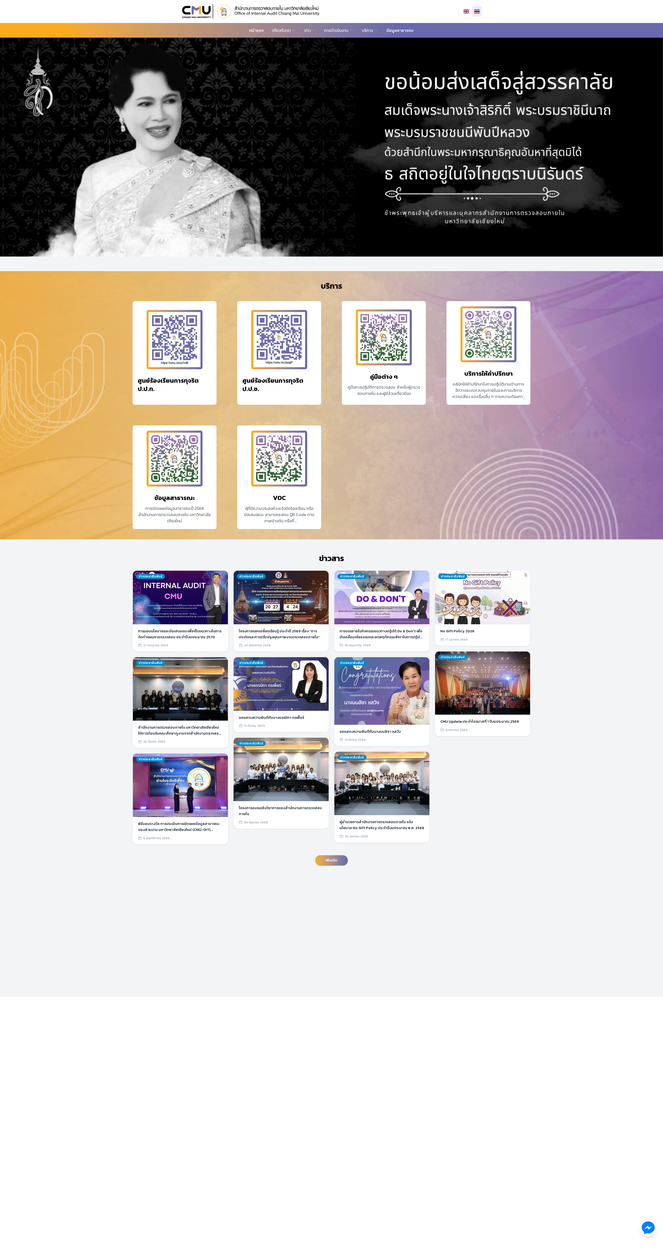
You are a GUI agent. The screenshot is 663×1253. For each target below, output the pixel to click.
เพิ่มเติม (331, 860)
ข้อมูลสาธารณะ (400, 30)
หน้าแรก (256, 30)
